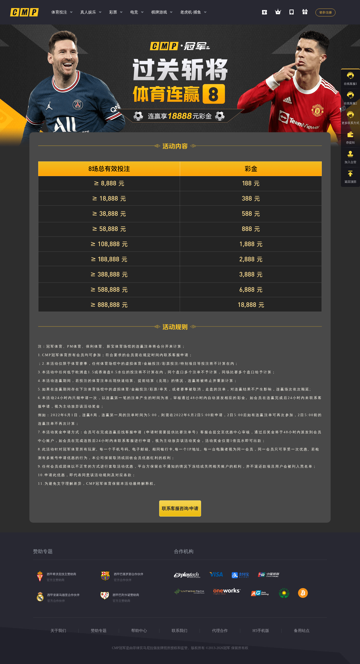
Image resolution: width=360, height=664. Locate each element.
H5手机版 (260, 630)
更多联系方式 (350, 123)
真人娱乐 (88, 12)
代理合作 (220, 630)
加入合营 (350, 162)
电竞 (134, 12)
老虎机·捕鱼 (190, 12)
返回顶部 (350, 181)
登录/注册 (325, 12)
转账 (328, 157)
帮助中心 (139, 630)
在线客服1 (350, 83)
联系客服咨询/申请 (180, 508)
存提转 (350, 142)
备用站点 (302, 630)
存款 (328, 134)
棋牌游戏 (159, 12)
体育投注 (59, 12)
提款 (328, 146)
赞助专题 (99, 630)
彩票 (113, 12)
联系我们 (179, 630)
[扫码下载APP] (291, 11)
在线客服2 (350, 103)
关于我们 (58, 630)
